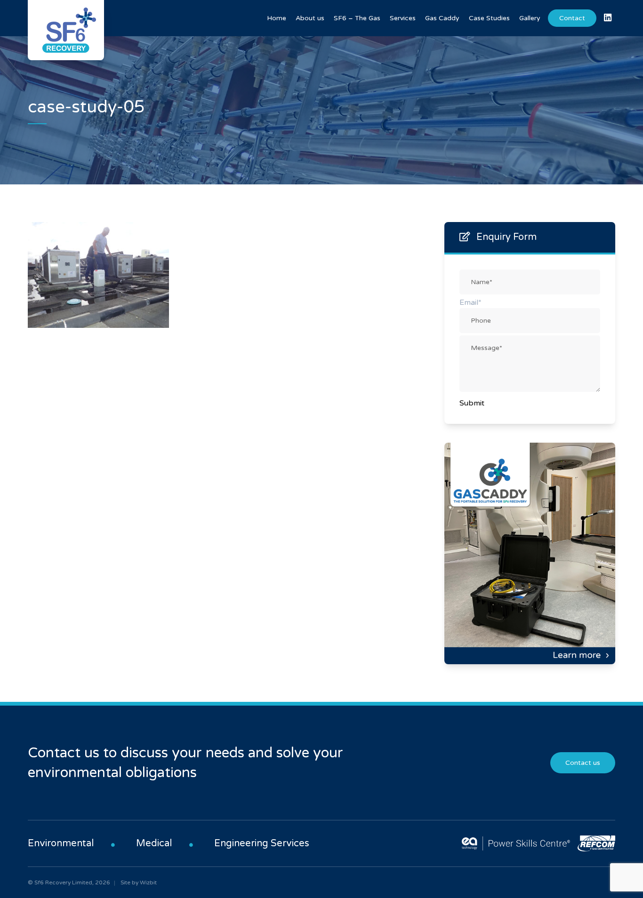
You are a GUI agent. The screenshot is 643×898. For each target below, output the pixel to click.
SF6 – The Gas (357, 18)
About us (310, 18)
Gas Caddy (442, 18)
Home (276, 18)
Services (403, 18)
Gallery (529, 18)
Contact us (582, 763)
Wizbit (148, 882)
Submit (471, 403)
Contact (572, 18)
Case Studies (489, 18)
